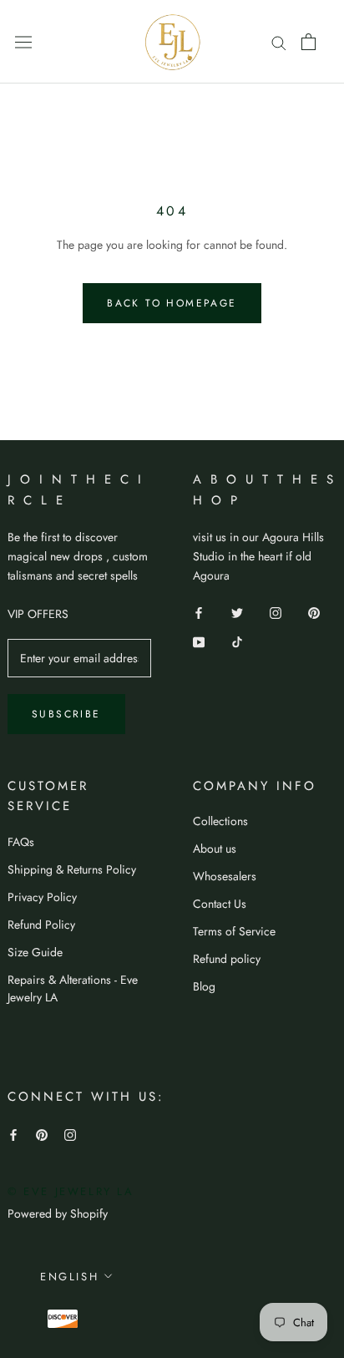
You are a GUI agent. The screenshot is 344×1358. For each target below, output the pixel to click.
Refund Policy (41, 924)
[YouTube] (199, 641)
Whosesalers (224, 876)
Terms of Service (234, 931)
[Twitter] (237, 611)
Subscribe (66, 714)
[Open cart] (308, 41)
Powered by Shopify (58, 1213)
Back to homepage (171, 303)
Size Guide (35, 952)
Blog (204, 986)
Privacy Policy (42, 897)
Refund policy (227, 958)
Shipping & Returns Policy (72, 869)
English (69, 1277)
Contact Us (219, 903)
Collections (220, 821)
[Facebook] (199, 611)
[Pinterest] (314, 611)
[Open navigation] (23, 41)
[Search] (278, 41)
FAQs (21, 842)
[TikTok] (237, 641)
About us (214, 848)
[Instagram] (275, 611)
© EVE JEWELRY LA (71, 1191)
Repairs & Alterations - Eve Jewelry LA (73, 988)
